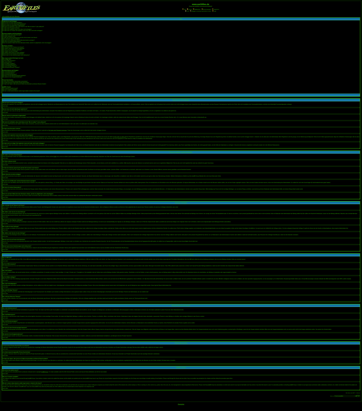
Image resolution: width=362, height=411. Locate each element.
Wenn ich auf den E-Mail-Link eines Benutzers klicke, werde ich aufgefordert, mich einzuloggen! (26, 42)
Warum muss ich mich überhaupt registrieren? (14, 24)
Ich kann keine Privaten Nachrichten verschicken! (15, 81)
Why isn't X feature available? (9, 89)
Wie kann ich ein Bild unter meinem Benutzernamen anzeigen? (18, 40)
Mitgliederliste (197, 9)
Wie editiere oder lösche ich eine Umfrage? (13, 52)
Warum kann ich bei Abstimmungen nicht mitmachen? (16, 55)
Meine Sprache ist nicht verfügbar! (11, 39)
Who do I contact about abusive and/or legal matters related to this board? (21, 91)
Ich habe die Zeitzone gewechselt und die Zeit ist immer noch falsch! (19, 37)
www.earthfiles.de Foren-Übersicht (11, 16)
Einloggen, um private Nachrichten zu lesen (201, 11)
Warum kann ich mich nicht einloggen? (12, 22)
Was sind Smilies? (7, 62)
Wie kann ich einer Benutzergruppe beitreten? (14, 75)
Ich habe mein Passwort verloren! (10, 28)
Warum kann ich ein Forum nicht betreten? (13, 53)
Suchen (190, 9)
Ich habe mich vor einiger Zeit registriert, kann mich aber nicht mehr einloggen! (22, 30)
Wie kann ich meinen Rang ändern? (11, 41)
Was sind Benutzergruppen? (9, 74)
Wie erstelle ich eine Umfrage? (10, 51)
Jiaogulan (181, 404)
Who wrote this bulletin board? (10, 88)
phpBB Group (44, 372)
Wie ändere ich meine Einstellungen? (12, 35)
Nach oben (5, 106)
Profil (188, 11)
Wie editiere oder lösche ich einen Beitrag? (13, 48)
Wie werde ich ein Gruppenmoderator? (12, 77)
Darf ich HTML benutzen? (8, 60)
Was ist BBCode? (6, 59)
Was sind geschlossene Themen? (11, 67)
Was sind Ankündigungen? (9, 64)
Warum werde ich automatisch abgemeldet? (13, 25)
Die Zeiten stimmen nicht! (8, 36)
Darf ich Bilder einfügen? (8, 63)
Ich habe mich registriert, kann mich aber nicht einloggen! (17, 29)
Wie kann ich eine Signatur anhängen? (12, 49)
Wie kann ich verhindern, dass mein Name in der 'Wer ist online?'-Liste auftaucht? (23, 26)
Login (215, 11)
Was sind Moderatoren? (8, 73)
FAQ (185, 9)
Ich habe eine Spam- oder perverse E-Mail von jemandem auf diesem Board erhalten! (24, 84)
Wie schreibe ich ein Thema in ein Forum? (13, 47)
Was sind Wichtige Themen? (9, 66)
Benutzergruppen (207, 9)
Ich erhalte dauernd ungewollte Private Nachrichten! (15, 82)
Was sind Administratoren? (9, 71)
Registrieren (216, 9)
